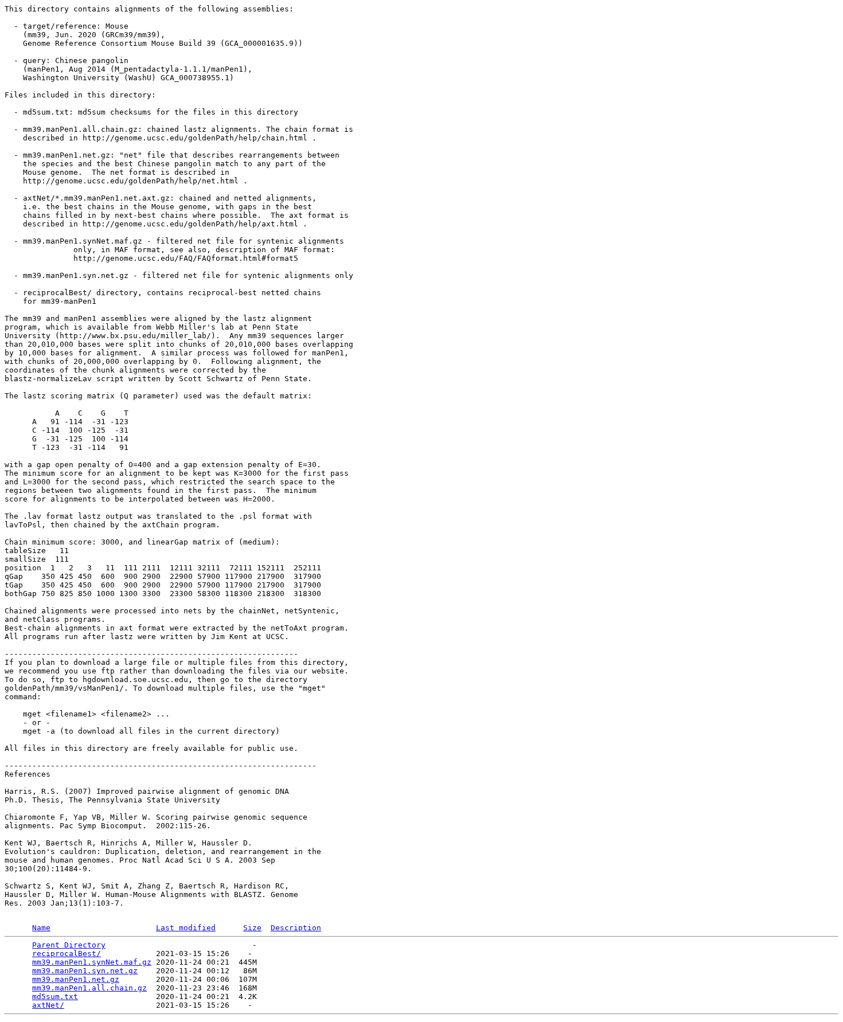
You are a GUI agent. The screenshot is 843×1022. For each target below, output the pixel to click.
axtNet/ (48, 1005)
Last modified (186, 927)
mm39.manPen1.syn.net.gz (85, 970)
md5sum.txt (55, 996)
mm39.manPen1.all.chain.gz (89, 988)
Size (252, 927)
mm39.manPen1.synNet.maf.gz (91, 962)
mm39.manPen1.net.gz (75, 979)
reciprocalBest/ (66, 953)
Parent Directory (69, 945)
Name (41, 927)
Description (296, 927)
